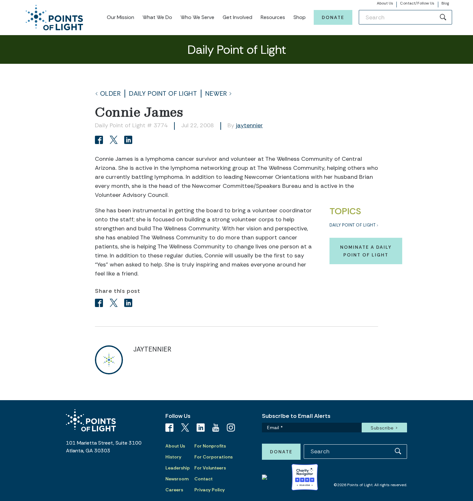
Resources (273, 17)
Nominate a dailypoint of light (366, 251)
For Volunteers (210, 468)
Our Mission (120, 17)
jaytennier (249, 125)
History (173, 457)
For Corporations (213, 457)
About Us (385, 3)
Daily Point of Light (163, 94)
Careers (174, 490)
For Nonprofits (210, 446)
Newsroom (177, 479)
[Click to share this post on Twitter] (115, 140)
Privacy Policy (209, 490)
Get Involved (237, 17)
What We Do (157, 17)
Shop (299, 17)
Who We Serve (197, 17)
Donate (333, 17)
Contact (203, 479)
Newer (216, 94)
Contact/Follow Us (417, 3)
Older (110, 94)
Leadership (177, 468)
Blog (445, 3)
